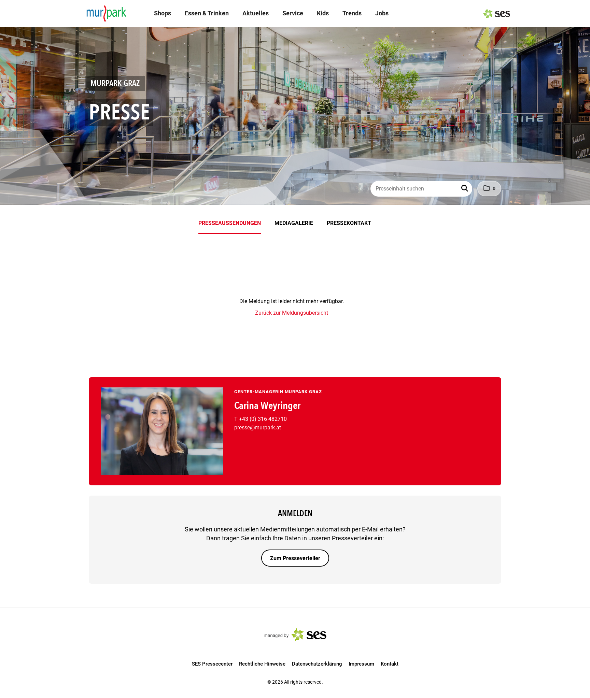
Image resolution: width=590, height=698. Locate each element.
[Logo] (106, 13)
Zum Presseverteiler (295, 558)
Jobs (382, 13)
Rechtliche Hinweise (262, 664)
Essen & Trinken (207, 13)
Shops (162, 13)
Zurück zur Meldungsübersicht (291, 313)
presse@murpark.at (257, 427)
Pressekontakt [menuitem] (349, 223)
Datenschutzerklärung (317, 664)
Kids (323, 13)
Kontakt (389, 664)
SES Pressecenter (212, 664)
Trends (352, 13)
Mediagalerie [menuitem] (294, 223)
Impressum (361, 664)
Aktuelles (255, 13)
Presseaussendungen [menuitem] (229, 223)
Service (292, 13)
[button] (465, 189)
